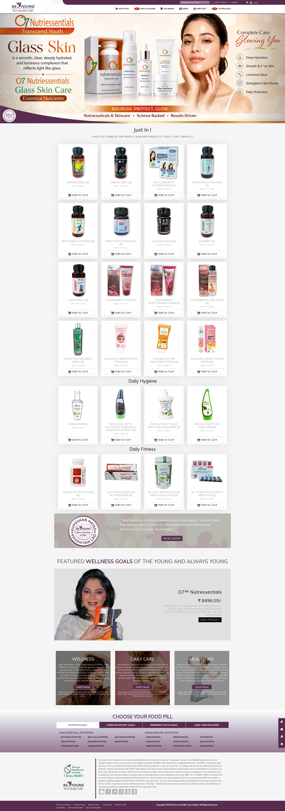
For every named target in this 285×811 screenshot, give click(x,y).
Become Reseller (75, 808)
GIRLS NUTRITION (68, 741)
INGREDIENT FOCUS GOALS (164, 725)
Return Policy (93, 805)
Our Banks (60, 808)
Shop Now (122, 8)
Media (185, 8)
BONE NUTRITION (153, 737)
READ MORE (172, 538)
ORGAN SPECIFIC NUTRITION (161, 732)
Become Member (93, 808)
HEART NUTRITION (181, 741)
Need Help (201, 8)
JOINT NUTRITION (207, 741)
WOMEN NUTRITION (96, 746)
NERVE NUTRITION (153, 746)
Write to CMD (120, 805)
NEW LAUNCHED (148, 8)
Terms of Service (63, 805)
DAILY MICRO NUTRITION (125, 737)
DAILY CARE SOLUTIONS (207, 725)
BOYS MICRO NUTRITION (71, 737)
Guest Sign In (220, 2)
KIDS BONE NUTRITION (97, 741)
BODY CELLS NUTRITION (98, 737)
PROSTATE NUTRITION (182, 746)
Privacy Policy (79, 805)
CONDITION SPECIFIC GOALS (121, 725)
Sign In (234, 2)
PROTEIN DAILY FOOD (70, 746)
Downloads (224, 8)
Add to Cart (78, 195)
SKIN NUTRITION (206, 746)
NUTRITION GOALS (78, 725)
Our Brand (167, 8)
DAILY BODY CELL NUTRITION (76, 732)
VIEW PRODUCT (210, 619)
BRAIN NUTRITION (180, 737)
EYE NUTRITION (206, 737)
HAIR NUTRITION (153, 741)
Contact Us (107, 805)
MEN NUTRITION (121, 741)
